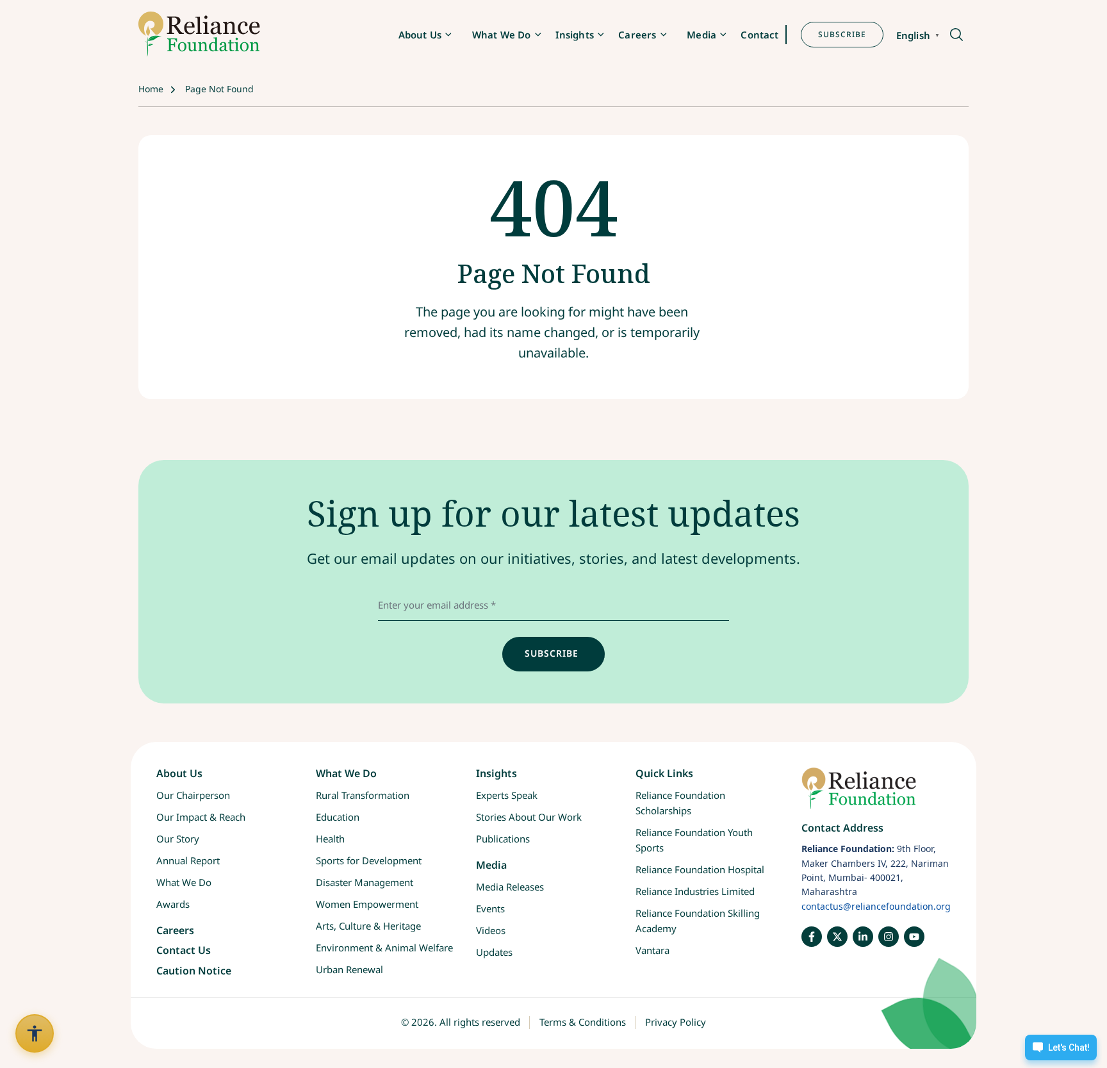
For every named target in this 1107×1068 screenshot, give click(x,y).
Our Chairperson (193, 795)
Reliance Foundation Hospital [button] (700, 869)
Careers (637, 34)
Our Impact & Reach (200, 816)
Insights (574, 34)
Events (490, 908)
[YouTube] (914, 936)
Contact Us (183, 950)
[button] (955, 36)
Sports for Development (369, 860)
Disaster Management (364, 882)
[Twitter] (837, 936)
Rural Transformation (362, 795)
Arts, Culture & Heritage (368, 925)
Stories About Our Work (529, 816)
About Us (419, 34)
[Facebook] (811, 936)
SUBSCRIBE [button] (842, 34)
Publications (503, 838)
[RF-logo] (199, 34)
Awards (173, 904)
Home (150, 89)
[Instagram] (888, 936)
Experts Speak (506, 795)
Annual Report (188, 860)
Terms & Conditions (582, 1021)
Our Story (177, 838)
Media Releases (510, 886)
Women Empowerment (367, 904)
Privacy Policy (675, 1021)
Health (330, 838)
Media (701, 34)
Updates (494, 952)
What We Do (501, 34)
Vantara (652, 950)
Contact (759, 34)
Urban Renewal (349, 969)
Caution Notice (193, 971)
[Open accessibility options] (34, 1033)
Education (337, 816)
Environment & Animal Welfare (384, 947)
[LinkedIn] (863, 936)
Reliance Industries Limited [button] (695, 891)
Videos (490, 930)
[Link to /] (876, 795)
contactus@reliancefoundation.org (876, 906)
